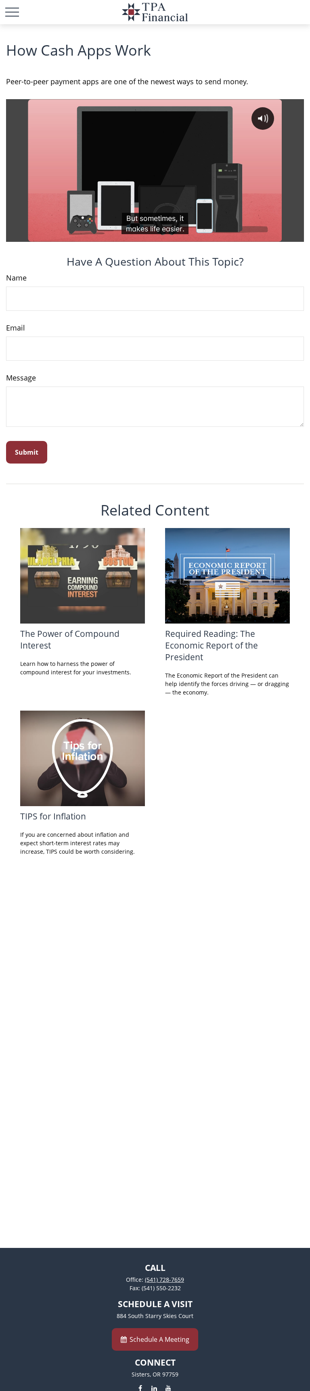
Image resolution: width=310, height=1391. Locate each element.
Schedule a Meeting (159, 1339)
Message (21, 378)
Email (15, 328)
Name (16, 278)
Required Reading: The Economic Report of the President (211, 645)
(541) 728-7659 (164, 1279)
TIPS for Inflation (53, 816)
